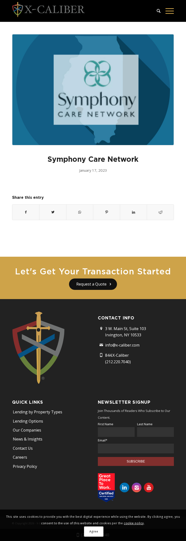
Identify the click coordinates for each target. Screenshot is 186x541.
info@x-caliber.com (122, 345)
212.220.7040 (118, 361)
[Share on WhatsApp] (79, 212)
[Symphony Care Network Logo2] (93, 89)
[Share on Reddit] (160, 212)
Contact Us (23, 448)
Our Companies (27, 430)
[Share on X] (52, 212)
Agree (93, 531)
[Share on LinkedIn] (133, 212)
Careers (20, 457)
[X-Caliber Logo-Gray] (48, 11)
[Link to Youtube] (149, 487)
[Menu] (167, 11)
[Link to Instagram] (136, 487)
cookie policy (134, 523)
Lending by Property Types (37, 412)
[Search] (156, 11)
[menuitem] (156, 11)
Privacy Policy (25, 466)
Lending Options (28, 421)
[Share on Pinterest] (106, 212)
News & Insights (27, 439)
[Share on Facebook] (25, 212)
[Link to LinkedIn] (124, 487)
